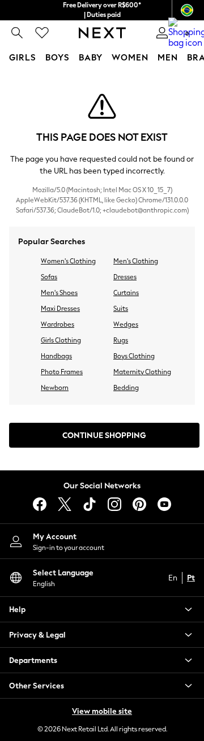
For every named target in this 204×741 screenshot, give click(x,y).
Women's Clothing (68, 261)
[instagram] (114, 504)
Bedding (126, 388)
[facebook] (39, 504)
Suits (120, 309)
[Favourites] (41, 32)
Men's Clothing (135, 261)
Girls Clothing (61, 340)
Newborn (55, 388)
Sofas (49, 277)
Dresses (125, 277)
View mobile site (102, 711)
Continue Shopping (104, 435)
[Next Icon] (102, 32)
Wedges (125, 324)
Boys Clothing (134, 356)
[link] (17, 32)
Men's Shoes (59, 293)
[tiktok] (89, 504)
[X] (64, 504)
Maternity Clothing (142, 372)
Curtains (126, 293)
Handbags (56, 356)
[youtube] (164, 504)
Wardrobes (57, 324)
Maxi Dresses (60, 309)
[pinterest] (139, 504)
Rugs (120, 340)
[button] (102, 609)
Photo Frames (62, 372)
